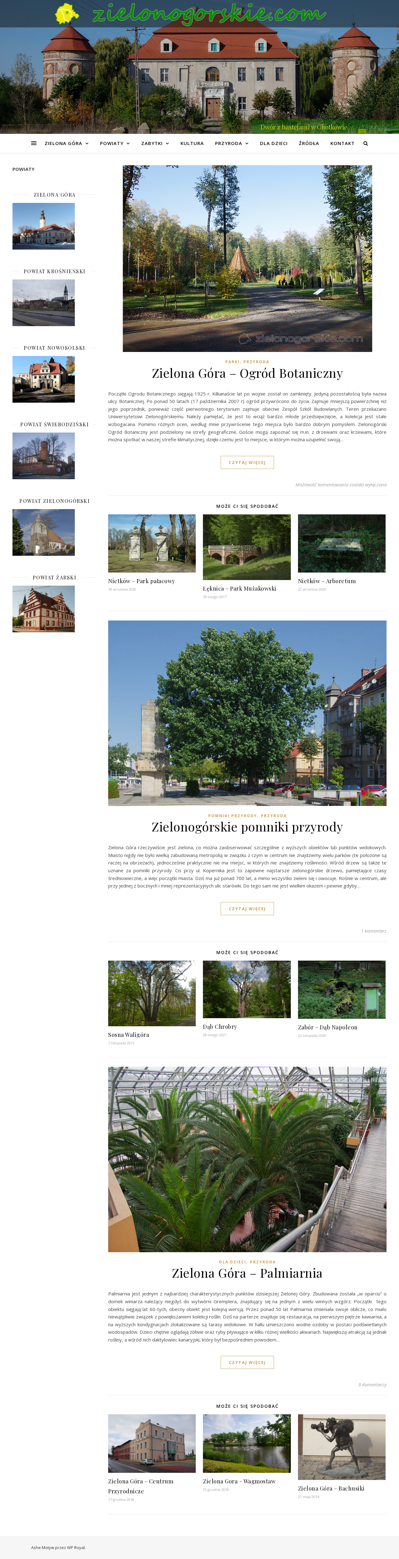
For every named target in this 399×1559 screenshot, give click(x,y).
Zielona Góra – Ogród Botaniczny (247, 372)
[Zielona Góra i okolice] (199, 13)
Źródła (309, 143)
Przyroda (228, 143)
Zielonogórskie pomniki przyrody (247, 826)
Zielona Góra (63, 143)
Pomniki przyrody (232, 815)
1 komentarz (374, 931)
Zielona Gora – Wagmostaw (239, 1481)
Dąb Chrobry (220, 1026)
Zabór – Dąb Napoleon (328, 1027)
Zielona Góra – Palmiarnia (247, 1272)
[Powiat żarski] (54, 609)
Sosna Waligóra (128, 1034)
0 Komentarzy (372, 1384)
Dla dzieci (274, 143)
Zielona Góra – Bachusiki (331, 1488)
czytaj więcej (247, 462)
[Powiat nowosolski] (54, 379)
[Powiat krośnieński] (54, 302)
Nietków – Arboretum (327, 581)
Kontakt (342, 143)
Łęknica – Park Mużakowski (239, 588)
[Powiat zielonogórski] (54, 532)
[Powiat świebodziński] (54, 456)
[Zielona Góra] (54, 226)
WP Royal (76, 1547)
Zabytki (152, 143)
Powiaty (111, 143)
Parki (232, 361)
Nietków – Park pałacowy (141, 581)
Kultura (192, 143)
